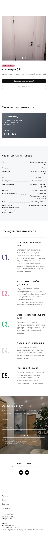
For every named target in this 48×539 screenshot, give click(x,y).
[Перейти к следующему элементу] (44, 38)
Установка (6, 508)
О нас (4, 500)
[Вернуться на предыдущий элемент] (4, 38)
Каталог (5, 496)
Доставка (5, 504)
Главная (5, 492)
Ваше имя (6, 420)
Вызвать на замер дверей (24, 81)
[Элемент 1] (22, 58)
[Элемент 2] (25, 58)
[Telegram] (27, 472)
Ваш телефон (7, 427)
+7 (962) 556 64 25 (8, 516)
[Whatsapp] (21, 472)
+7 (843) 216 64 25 (8, 514)
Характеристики (24, 87)
